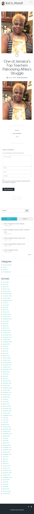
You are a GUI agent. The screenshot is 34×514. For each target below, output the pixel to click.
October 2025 (6, 298)
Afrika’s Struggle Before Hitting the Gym (14, 244)
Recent (9, 218)
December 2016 (7, 470)
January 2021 (6, 390)
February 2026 (7, 291)
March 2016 (6, 488)
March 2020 (6, 403)
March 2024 (6, 328)
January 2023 (6, 360)
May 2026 (5, 284)
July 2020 (5, 399)
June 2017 (5, 456)
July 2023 (5, 346)
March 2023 (6, 355)
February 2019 (6, 426)
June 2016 (5, 484)
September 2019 (7, 415)
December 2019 (7, 408)
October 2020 (6, 394)
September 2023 (7, 341)
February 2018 (6, 445)
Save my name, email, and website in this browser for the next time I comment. (16, 181)
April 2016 (5, 486)
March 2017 (6, 463)
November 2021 (7, 383)
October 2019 (6, 413)
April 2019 (5, 422)
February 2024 (7, 330)
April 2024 (5, 325)
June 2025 (6, 305)
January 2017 (6, 468)
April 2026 (5, 286)
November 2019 (7, 410)
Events (4, 267)
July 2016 (5, 482)
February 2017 (6, 465)
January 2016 (6, 493)
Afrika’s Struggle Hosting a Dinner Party (14, 238)
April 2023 (5, 353)
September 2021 (7, 387)
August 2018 (6, 436)
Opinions (5, 269)
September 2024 (7, 318)
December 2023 (7, 335)
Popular (25, 218)
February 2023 (7, 358)
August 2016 (6, 479)
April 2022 (5, 378)
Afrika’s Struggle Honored (11, 250)
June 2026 (6, 282)
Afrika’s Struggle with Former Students (14, 223)
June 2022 (6, 374)
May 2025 (5, 307)
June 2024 (6, 321)
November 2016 (7, 472)
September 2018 (7, 433)
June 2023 (6, 348)
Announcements (22, 77)
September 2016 (7, 477)
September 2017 (7, 454)
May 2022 (5, 376)
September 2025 (7, 300)
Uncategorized (7, 271)
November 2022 (7, 364)
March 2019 (6, 424)
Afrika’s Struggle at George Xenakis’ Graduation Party (17, 231)
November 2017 (7, 449)
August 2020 (6, 397)
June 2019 (5, 420)
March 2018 (6, 443)
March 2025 (6, 312)
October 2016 (6, 475)
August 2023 (6, 344)
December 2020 (7, 392)
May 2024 (5, 323)
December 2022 (7, 362)
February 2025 (7, 314)
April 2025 (5, 309)
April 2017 (5, 461)
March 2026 (6, 289)
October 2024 (6, 316)
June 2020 (6, 401)
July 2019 (5, 417)
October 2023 (6, 339)
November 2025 (7, 296)
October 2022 (6, 367)
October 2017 (6, 452)
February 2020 (7, 406)
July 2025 (5, 302)
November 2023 (7, 337)
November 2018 (7, 429)
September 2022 (7, 369)
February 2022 (7, 381)
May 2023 (5, 351)
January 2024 (6, 332)
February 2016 (6, 491)
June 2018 (5, 440)
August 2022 (6, 371)
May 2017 (5, 459)
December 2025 (7, 293)
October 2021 (6, 385)
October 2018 (6, 431)
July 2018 (5, 438)
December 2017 (7, 447)
